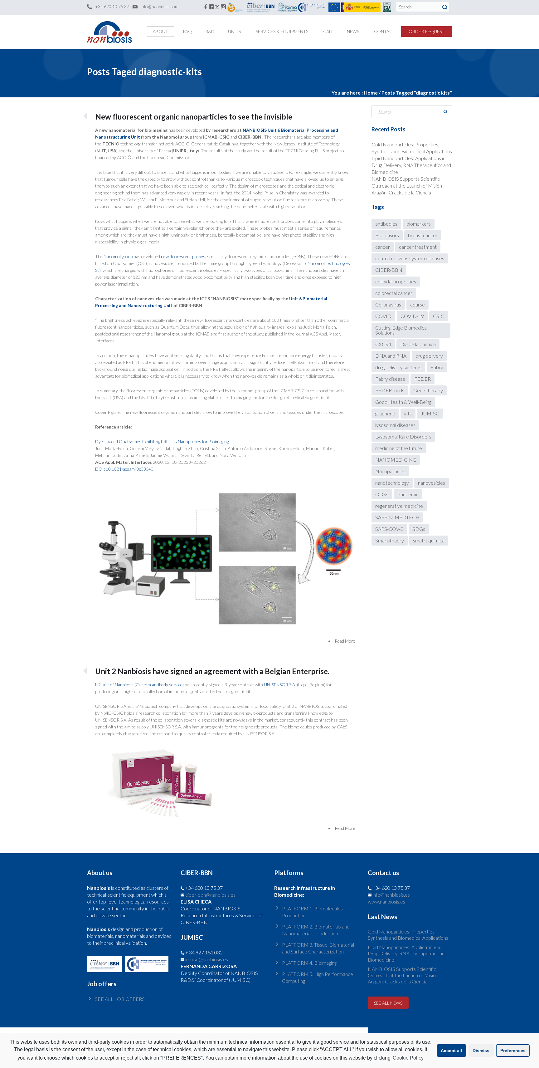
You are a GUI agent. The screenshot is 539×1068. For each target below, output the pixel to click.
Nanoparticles (390, 471)
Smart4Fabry (389, 540)
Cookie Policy (408, 1058)
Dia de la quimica (418, 344)
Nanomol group (119, 256)
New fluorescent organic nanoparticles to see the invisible (193, 116)
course (417, 304)
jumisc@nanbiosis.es (206, 959)
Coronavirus (388, 304)
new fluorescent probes (183, 256)
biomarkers (418, 224)
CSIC (438, 316)
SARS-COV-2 (389, 529)
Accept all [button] (451, 1050)
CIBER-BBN (388, 270)
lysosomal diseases (395, 425)
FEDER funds (389, 390)
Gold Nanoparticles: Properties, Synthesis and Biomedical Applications (408, 934)
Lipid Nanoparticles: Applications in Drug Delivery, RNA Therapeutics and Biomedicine (411, 165)
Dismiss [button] (481, 1050)
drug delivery (429, 356)
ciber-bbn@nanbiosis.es (210, 895)
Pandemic (408, 494)
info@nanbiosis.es (391, 895)
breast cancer (423, 235)
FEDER (422, 379)
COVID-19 (412, 316)
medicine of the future (398, 448)
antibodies (386, 224)
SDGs (418, 529)
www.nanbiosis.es (386, 901)
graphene (385, 413)
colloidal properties (395, 281)
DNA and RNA (390, 356)
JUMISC (430, 413)
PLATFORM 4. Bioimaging (309, 963)
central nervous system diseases (409, 258)
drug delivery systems (398, 367)
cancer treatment (418, 247)
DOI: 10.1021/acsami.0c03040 (124, 469)
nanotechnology (392, 483)
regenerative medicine (399, 506)
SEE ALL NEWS (388, 1003)
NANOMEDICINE (395, 460)
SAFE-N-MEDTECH (397, 517)
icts (408, 413)
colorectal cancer (393, 293)
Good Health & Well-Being (403, 402)
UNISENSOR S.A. (280, 684)
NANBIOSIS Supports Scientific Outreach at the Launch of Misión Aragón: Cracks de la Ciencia (406, 185)
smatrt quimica (428, 540)
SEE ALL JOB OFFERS (120, 999)
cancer (382, 247)
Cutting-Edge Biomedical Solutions (401, 330)
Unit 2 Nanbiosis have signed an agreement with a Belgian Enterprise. (212, 671)
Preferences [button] (513, 1050)
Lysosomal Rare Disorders (403, 436)
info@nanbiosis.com (159, 6)
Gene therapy (428, 390)
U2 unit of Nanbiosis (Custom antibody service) (140, 684)
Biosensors (387, 235)
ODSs (381, 494)
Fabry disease (390, 379)
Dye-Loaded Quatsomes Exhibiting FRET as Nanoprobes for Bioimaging (162, 441)
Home (371, 93)
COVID (383, 316)
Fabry (436, 367)
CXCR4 (383, 344)
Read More (345, 641)
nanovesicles (431, 483)
